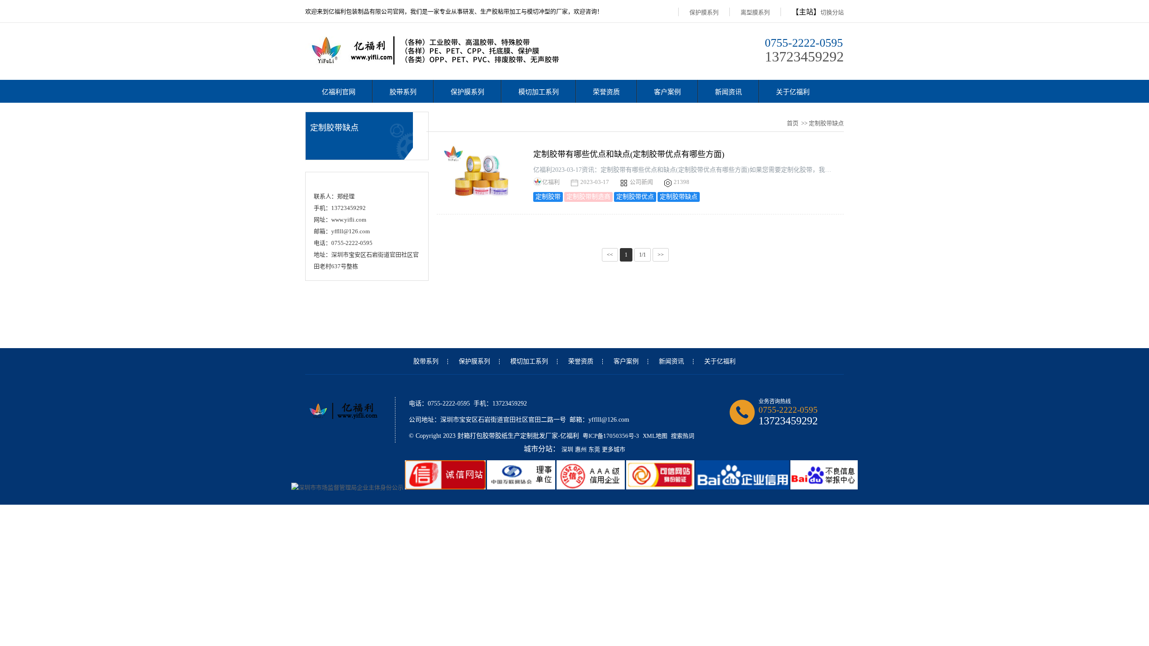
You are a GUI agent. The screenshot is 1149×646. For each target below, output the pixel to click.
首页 (792, 123)
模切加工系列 (538, 92)
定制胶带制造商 (588, 196)
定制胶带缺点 (678, 196)
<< (610, 255)
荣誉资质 (606, 92)
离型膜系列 (755, 12)
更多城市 (613, 449)
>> (661, 255)
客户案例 (667, 92)
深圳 (567, 449)
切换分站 (832, 12)
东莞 (594, 449)
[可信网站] (661, 487)
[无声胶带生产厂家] (440, 62)
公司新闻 (640, 182)
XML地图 (655, 435)
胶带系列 (403, 92)
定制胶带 (548, 196)
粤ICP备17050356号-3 (611, 435)
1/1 (642, 255)
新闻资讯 (728, 92)
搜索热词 (682, 435)
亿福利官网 (338, 92)
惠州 (581, 449)
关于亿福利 (793, 92)
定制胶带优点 (635, 196)
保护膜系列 (704, 12)
